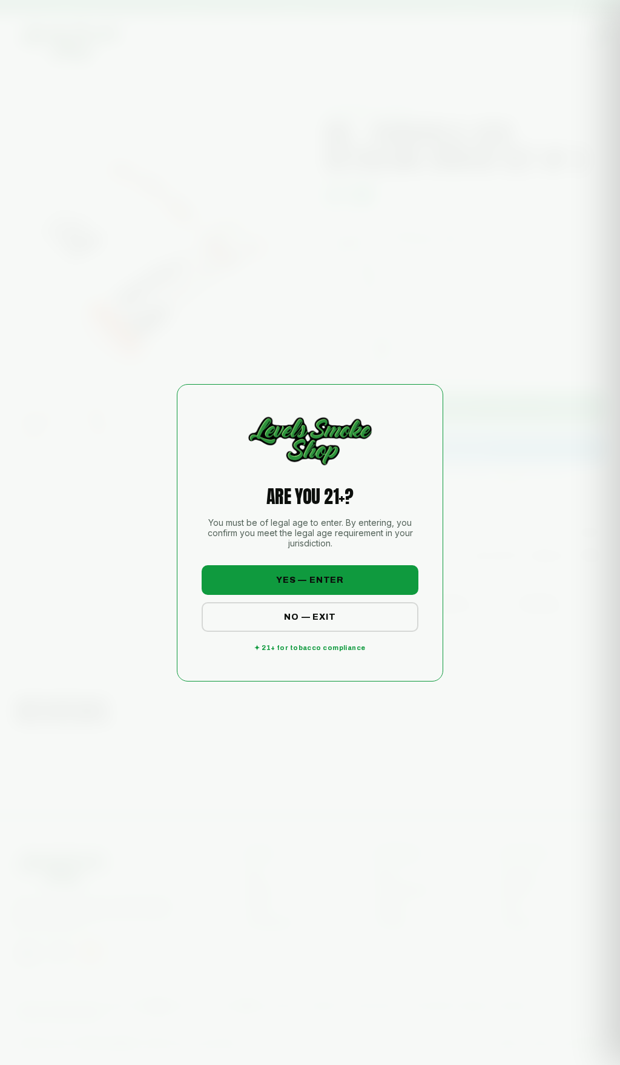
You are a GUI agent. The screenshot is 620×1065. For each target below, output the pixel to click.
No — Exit (310, 617)
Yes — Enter (310, 580)
